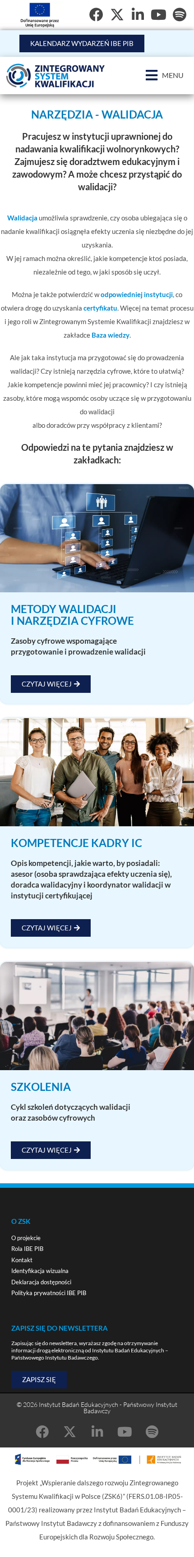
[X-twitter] (117, 15)
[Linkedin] (138, 15)
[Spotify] (179, 15)
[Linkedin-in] (97, 1431)
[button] (165, 75)
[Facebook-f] (96, 15)
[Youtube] (159, 15)
